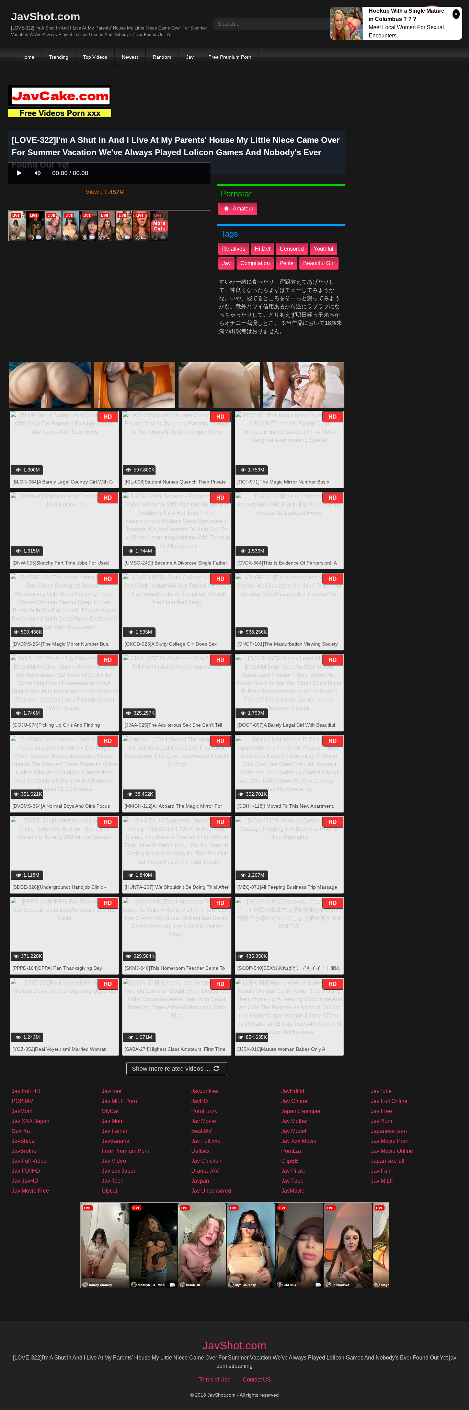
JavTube (381, 1091)
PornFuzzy (204, 1111)
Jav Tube (292, 1181)
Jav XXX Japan (30, 1121)
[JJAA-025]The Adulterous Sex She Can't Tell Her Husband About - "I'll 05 (173, 728)
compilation (255, 263)
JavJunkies (205, 1091)
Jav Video (114, 1161)
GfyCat (110, 1111)
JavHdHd (292, 1091)
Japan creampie (300, 1111)
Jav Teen (113, 1181)
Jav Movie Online (392, 1151)
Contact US (257, 1380)
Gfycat (109, 1191)
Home (27, 57)
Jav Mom (113, 1121)
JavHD (199, 1101)
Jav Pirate (293, 1171)
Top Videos (95, 57)
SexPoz (21, 1131)
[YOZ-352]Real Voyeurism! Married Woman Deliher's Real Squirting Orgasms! (59, 1052)
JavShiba (23, 1141)
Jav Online (294, 1101)
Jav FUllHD (26, 1171)
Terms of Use (214, 1380)
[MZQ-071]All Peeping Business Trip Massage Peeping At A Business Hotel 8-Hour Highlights (287, 890)
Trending (58, 57)
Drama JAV (205, 1171)
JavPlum (381, 1121)
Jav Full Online (389, 1101)
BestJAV (201, 1131)
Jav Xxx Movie (299, 1141)
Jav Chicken (206, 1161)
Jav (190, 57)
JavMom (22, 1111)
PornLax (291, 1151)
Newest (130, 57)
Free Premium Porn (229, 57)
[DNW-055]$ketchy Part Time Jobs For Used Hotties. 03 (60, 566)
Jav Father (114, 1131)
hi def (262, 249)
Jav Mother (294, 1121)
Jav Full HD (26, 1091)
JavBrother (25, 1151)
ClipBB (290, 1161)
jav (226, 263)
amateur (242, 209)
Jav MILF (382, 1181)
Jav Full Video (29, 1161)
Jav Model (293, 1131)
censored (292, 249)
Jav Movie (203, 1121)
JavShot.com (45, 16)
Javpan (200, 1181)
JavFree (112, 1091)
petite (286, 263)
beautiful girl (319, 263)
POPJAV (22, 1101)
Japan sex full (387, 1161)
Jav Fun (380, 1171)
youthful (323, 249)
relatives (233, 249)
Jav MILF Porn (119, 1101)
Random (162, 57)
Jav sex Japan (119, 1171)
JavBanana (115, 1141)
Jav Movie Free (30, 1191)
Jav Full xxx (205, 1141)
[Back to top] (446, 1389)
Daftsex (200, 1151)
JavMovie (293, 1191)
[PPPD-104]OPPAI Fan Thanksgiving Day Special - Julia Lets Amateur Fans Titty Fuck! (60, 971)
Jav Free (381, 1111)
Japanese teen (389, 1131)
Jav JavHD (25, 1181)
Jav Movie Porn (390, 1141)
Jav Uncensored (211, 1191)
